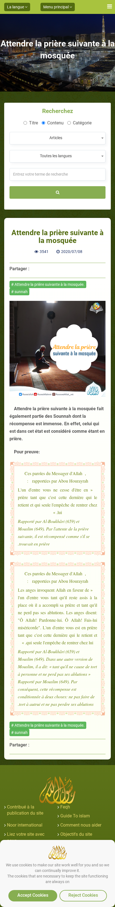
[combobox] (57, 138)
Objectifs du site (76, 834)
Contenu (55, 123)
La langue (16, 7)
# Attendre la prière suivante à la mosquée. (48, 284)
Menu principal (56, 7)
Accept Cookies (32, 895)
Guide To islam (75, 815)
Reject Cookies (83, 895)
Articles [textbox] (55, 138)
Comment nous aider (80, 825)
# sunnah (19, 291)
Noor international (24, 825)
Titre (33, 123)
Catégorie (82, 123)
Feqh (65, 807)
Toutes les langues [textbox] (56, 156)
